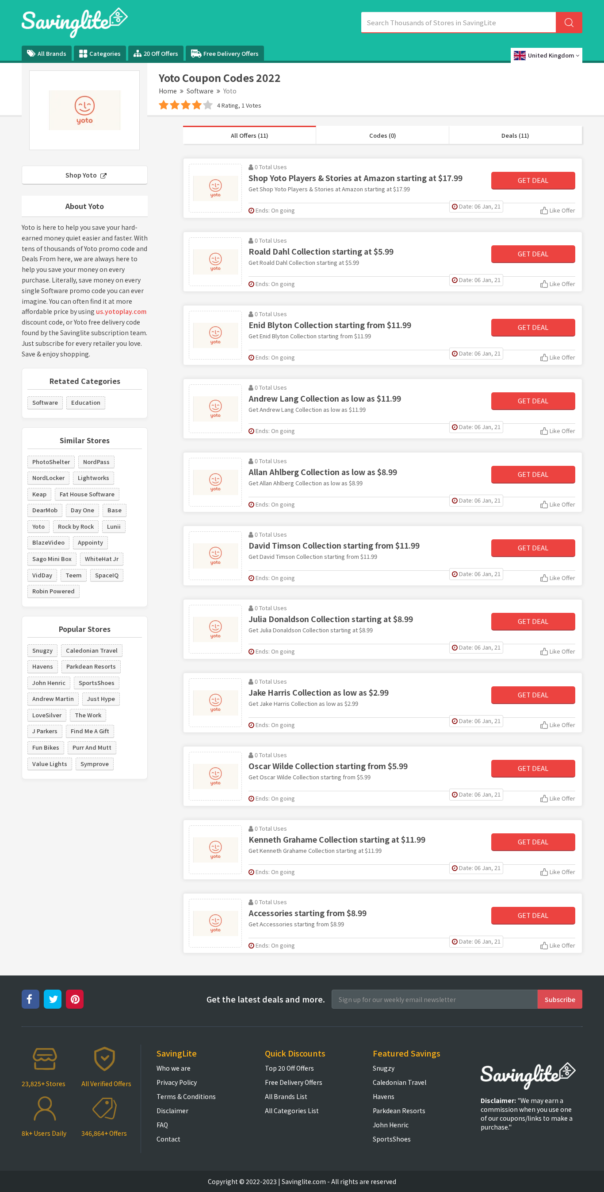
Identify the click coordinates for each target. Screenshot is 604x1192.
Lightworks (93, 477)
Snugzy (42, 650)
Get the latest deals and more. (265, 999)
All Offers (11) (249, 135)
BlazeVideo (48, 542)
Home (168, 90)
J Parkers (44, 731)
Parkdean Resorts (91, 666)
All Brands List (286, 1096)
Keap (39, 494)
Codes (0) (382, 135)
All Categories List (292, 1110)
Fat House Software (87, 494)
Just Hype (101, 698)
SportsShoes (97, 682)
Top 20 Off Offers (289, 1068)
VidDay (42, 575)
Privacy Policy (177, 1082)
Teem (73, 575)
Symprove (94, 763)
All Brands (52, 53)
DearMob (44, 510)
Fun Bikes (45, 747)
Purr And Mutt (92, 747)
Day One (82, 510)
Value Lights (49, 763)
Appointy (90, 542)
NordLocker (48, 477)
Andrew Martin (53, 698)
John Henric (48, 682)
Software (200, 90)
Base (114, 510)
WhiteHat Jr (102, 558)
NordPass (96, 461)
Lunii (114, 526)
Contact (168, 1138)
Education (85, 402)
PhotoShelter (51, 461)
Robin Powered (53, 591)
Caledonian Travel (92, 650)
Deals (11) (515, 135)
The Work (88, 715)
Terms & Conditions (186, 1096)
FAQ (162, 1124)
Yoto (38, 526)
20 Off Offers (161, 53)
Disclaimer (172, 1110)
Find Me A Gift (90, 731)
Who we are (174, 1068)
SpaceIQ (107, 575)
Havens (42, 666)
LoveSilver (46, 715)
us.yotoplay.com (121, 311)
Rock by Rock (76, 526)
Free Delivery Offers (231, 53)
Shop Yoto (81, 174)
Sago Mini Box (52, 558)
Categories (105, 53)
